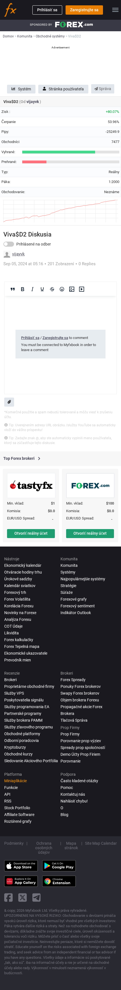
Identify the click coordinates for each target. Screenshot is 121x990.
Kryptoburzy (15, 747)
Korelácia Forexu (18, 606)
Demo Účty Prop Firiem (80, 754)
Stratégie (68, 585)
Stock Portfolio (17, 808)
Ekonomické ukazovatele (25, 653)
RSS (7, 801)
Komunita (69, 565)
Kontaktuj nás (72, 794)
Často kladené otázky (79, 781)
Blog (64, 814)
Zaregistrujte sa (84, 10)
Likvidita (11, 633)
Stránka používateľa (66, 89)
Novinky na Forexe (20, 612)
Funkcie (11, 787)
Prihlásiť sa (47, 10)
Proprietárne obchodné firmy (29, 686)
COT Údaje (13, 626)
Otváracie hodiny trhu (23, 572)
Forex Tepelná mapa (21, 646)
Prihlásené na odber (33, 244)
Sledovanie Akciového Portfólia (31, 761)
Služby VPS (14, 693)
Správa (104, 88)
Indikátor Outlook (75, 612)
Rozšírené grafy (18, 821)
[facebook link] (8, 897)
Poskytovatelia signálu (24, 700)
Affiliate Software (19, 814)
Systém (24, 89)
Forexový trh (15, 592)
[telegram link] (36, 897)
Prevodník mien (17, 660)
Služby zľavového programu (28, 727)
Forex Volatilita (17, 599)
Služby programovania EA (26, 706)
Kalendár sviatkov (19, 585)
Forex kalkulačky (18, 639)
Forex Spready (73, 679)
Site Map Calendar (101, 843)
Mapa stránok (71, 845)
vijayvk (33, 101)
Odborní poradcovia (21, 740)
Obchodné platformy (22, 734)
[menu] (115, 10)
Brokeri (10, 679)
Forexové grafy (73, 599)
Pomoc (66, 787)
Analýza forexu (17, 619)
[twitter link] (22, 897)
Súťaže (66, 592)
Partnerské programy (22, 713)
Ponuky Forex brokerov (80, 686)
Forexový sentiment (77, 606)
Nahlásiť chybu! (74, 801)
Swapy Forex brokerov (79, 693)
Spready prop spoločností (82, 747)
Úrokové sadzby (18, 579)
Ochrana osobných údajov (43, 848)
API (7, 794)
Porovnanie (70, 761)
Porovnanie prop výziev (80, 741)
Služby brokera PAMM (23, 720)
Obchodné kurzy (18, 754)
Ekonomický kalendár (22, 565)
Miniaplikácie (15, 781)
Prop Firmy (70, 734)
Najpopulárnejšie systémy (82, 579)
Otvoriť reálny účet (31, 533)
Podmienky (14, 843)
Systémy (67, 572)
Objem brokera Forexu (79, 700)
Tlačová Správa (74, 720)
